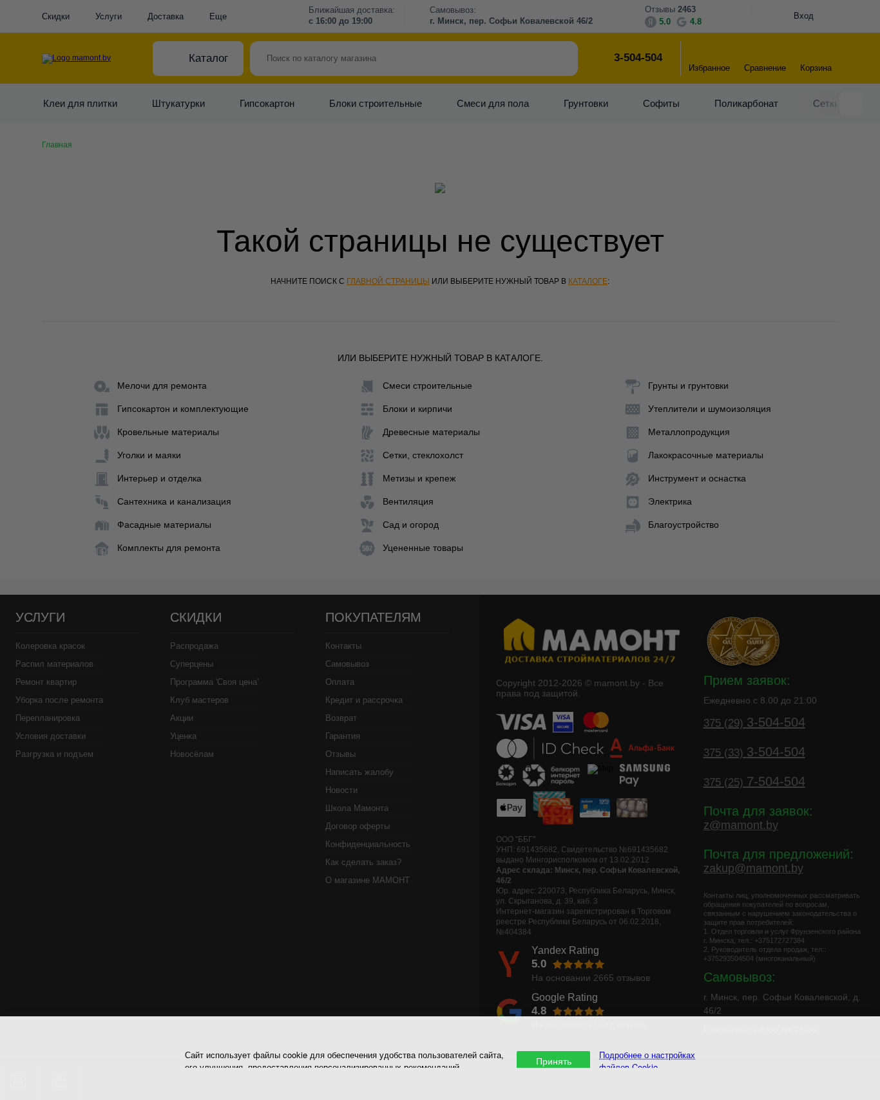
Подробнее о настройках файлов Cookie (647, 1061)
